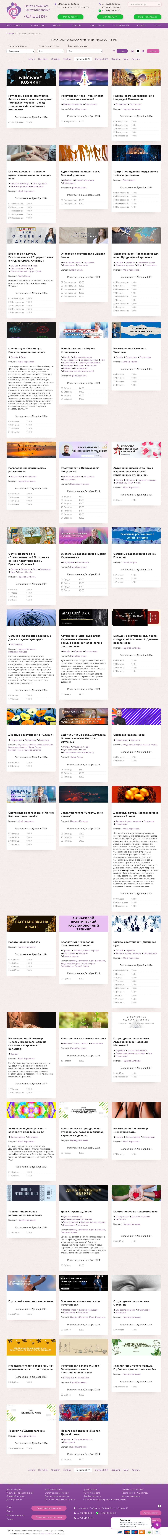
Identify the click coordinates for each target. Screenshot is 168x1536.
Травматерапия (90, 1490)
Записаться (110, 17)
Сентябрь (43, 59)
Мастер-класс (122, 1217)
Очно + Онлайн (25, 572)
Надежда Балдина (32, 750)
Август (31, 59)
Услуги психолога (91, 1493)
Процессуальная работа (89, 363)
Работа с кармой (14, 1490)
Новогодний (69, 1442)
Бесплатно (83, 265)
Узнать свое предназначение (20, 1493)
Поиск (122, 51)
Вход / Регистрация (147, 17)
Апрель (136, 59)
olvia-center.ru (46, 1533)
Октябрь (55, 59)
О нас (158, 26)
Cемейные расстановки (132, 1490)
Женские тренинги (54, 1490)
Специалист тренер (49, 46)
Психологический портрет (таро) (26, 271)
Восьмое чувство (71, 956)
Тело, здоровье (40, 184)
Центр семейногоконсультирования (37, 11)
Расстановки (14, 26)
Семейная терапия (92, 1496)
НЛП (103, 360)
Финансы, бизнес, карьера (128, 821)
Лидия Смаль (129, 180)
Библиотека (97, 26)
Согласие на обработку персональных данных (105, 1499)
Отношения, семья (71, 262)
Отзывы (10, 1519)
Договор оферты (14, 1499)
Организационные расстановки (130, 1053)
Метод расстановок (131, 1496)
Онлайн (14, 266)
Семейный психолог (16, 1496)
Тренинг (67, 951)
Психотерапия (81, 368)
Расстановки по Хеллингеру (135, 1493)
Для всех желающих (72, 104)
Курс (31, 269)
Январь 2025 (101, 59)
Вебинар (67, 368)
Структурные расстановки (57, 1493)
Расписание (70, 17)
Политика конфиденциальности (60, 1499)
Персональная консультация (49, 1517)
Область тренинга (17, 46)
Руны (23, 357)
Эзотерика (68, 365)
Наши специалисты (15, 1515)
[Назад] (113, 51)
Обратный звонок (150, 1513)
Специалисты (121, 26)
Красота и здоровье (125, 265)
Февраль (116, 59)
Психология (37, 26)
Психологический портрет (57, 1496)
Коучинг (58, 26)
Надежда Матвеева (131, 109)
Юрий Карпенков (78, 109)
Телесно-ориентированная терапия (27, 186)
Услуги (10, 1511)
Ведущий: (65, 109)
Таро (35, 266)
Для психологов (18, 269)
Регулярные (121, 104)
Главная (10, 33)
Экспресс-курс (150, 953)
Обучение (76, 26)
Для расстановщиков (137, 1050)
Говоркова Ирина (69, 1232)
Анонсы (141, 26)
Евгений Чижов (130, 362)
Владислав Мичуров (79, 484)
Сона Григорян (130, 562)
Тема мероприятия (77, 46)
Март (126, 59)
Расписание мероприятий (49, 1508)
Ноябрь (67, 59)
